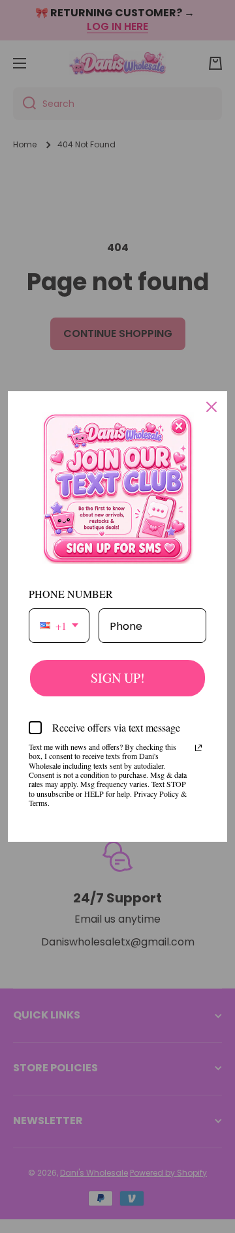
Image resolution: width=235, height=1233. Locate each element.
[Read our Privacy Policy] (198, 748)
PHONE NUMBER (71, 594)
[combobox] (59, 625)
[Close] (211, 407)
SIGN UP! (118, 678)
